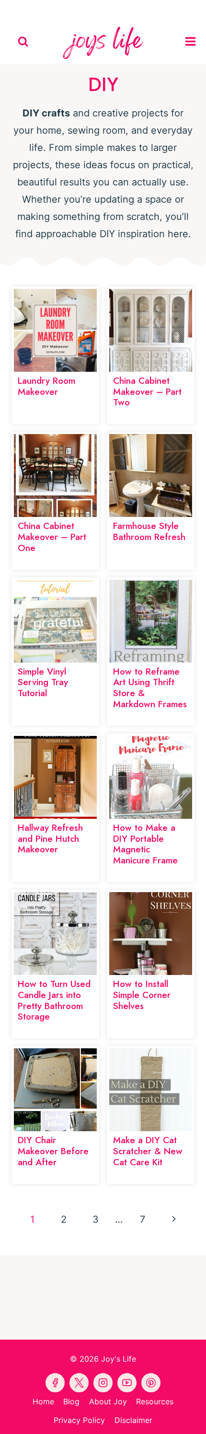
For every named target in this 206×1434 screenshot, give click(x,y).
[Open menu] (193, 41)
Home (43, 1401)
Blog (71, 1401)
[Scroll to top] (197, 1418)
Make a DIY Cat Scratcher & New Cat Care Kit (148, 1151)
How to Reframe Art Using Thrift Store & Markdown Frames (150, 688)
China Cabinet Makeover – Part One (52, 536)
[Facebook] (59, 9)
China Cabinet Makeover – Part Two (147, 391)
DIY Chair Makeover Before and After (53, 1151)
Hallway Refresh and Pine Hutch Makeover (50, 838)
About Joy (108, 1401)
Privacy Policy (79, 1420)
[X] (125, 9)
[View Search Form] (23, 42)
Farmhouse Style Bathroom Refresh (149, 531)
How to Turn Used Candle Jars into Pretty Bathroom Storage (54, 1000)
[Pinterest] (81, 9)
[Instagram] (147, 9)
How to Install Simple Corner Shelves (142, 994)
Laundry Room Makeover (46, 386)
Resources (154, 1401)
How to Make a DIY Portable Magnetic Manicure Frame (145, 844)
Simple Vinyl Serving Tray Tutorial (43, 682)
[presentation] (55, 330)
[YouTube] (103, 9)
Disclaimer (133, 1420)
